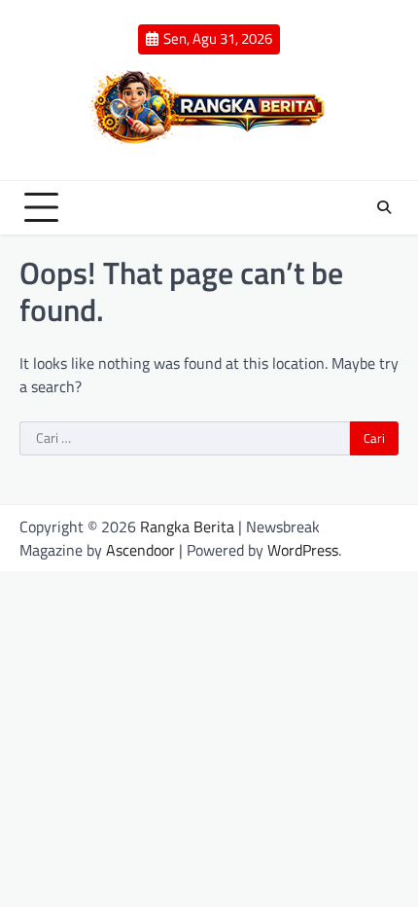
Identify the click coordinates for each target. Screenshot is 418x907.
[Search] (384, 207)
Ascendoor (140, 550)
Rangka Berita (187, 526)
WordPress (302, 550)
